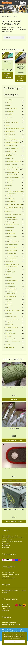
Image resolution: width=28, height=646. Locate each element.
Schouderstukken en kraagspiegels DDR (13, 173)
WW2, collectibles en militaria (10, 536)
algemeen (10, 269)
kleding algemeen (12, 151)
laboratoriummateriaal (13, 242)
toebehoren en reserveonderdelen (12, 218)
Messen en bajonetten (11, 327)
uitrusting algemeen (13, 148)
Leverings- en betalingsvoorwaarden (12, 541)
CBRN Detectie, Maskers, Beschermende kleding (12, 265)
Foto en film (10, 227)
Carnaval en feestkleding (12, 122)
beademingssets (12, 222)
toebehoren (10, 283)
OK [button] (14, 641)
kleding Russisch (12, 164)
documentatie (11, 339)
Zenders (7, 274)
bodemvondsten (12, 236)
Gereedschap (11, 233)
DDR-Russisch (11, 272)
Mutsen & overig (12, 108)
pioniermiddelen (12, 250)
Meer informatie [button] (16, 638)
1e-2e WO (10, 324)
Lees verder (14, 399)
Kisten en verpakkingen (12, 319)
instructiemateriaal (12, 256)
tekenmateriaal (11, 253)
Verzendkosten (6, 545)
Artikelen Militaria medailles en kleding (13, 538)
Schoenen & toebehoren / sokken (14, 140)
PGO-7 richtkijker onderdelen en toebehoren (15, 192)
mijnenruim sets (12, 247)
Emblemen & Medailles (11, 170)
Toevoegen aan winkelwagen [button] (7, 75)
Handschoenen (9, 137)
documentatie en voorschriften (12, 292)
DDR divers (10, 180)
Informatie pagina (7, 539)
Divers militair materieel (12, 225)
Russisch (9, 183)
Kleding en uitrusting (11, 145)
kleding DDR (10, 158)
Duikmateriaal (9, 212)
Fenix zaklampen (12, 316)
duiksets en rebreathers (14, 214)
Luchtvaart (8, 302)
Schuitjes (9, 114)
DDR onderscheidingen (13, 177)
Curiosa (7, 344)
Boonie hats (10, 111)
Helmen (9, 103)
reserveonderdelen (12, 280)
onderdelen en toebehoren (14, 204)
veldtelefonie (11, 286)
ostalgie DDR (9, 261)
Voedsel (7, 125)
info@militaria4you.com (12, 574)
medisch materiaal (12, 244)
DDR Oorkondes (9, 131)
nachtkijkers (10, 199)
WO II (8, 307)
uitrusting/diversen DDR (14, 161)
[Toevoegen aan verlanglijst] (3, 54)
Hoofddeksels (9, 100)
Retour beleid (5, 543)
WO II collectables (10, 333)
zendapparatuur (12, 289)
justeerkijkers (11, 201)
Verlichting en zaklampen (12, 310)
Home (4, 16)
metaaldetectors (12, 259)
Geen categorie (9, 347)
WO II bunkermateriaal (13, 341)
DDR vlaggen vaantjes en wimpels (14, 128)
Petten (9, 105)
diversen (9, 185)
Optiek (7, 188)
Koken (7, 120)
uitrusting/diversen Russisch (15, 167)
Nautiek (9, 230)
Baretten (9, 117)
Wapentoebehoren (10, 296)
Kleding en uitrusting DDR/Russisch (11, 154)
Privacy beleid (5, 547)
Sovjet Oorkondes (10, 134)
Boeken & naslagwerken (12, 142)
